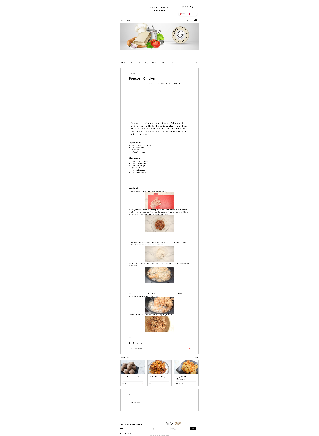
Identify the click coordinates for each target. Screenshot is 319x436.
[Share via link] (142, 343)
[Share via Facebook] (129, 343)
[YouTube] (188, 7)
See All (197, 357)
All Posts (122, 63)
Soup (146, 63)
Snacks (131, 63)
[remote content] (159, 179)
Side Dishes (165, 63)
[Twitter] (183, 7)
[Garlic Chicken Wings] (160, 367)
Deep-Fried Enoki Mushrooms (182, 378)
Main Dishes (155, 63)
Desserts (174, 63)
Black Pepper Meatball (131, 377)
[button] (195, 20)
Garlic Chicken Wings (157, 377)
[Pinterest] (185, 7)
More (181, 63)
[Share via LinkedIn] (137, 343)
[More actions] (189, 74)
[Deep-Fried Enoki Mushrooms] (186, 367)
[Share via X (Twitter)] (133, 343)
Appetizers (139, 63)
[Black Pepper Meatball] (133, 367)
